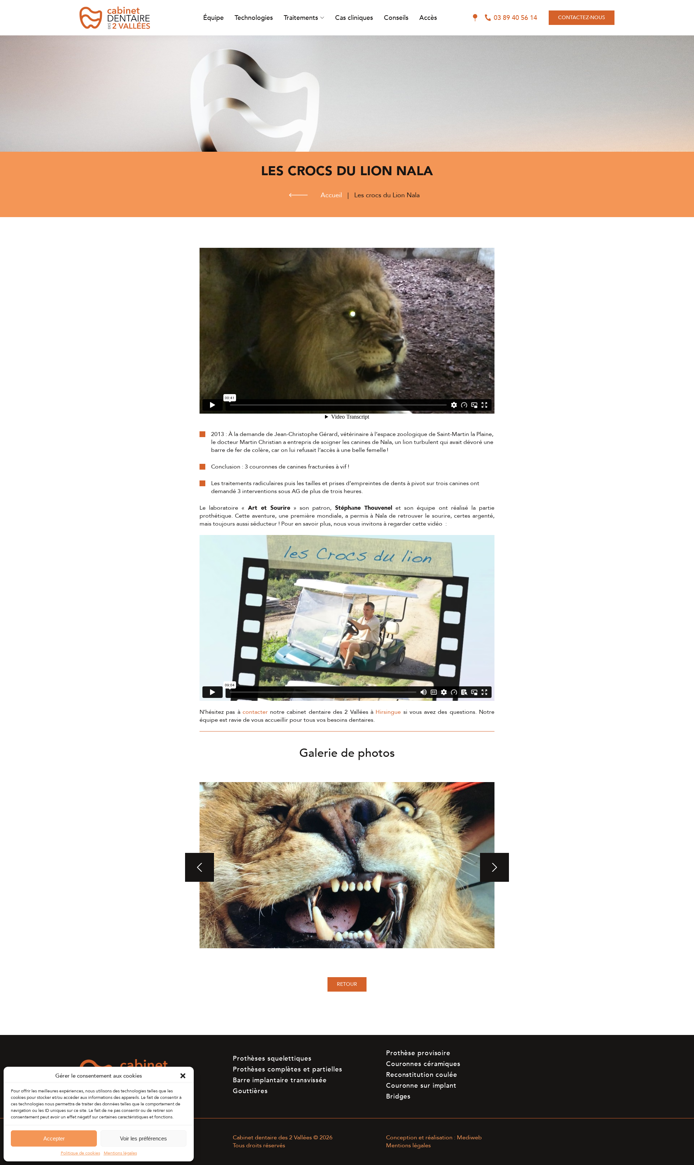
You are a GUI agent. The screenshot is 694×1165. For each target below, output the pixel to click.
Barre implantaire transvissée (280, 1080)
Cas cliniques (354, 17)
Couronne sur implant (421, 1085)
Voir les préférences (143, 1138)
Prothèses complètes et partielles (287, 1069)
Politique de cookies (80, 1153)
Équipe (213, 17)
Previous (199, 867)
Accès (428, 17)
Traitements (301, 17)
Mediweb (469, 1138)
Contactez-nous (581, 17)
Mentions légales (120, 1153)
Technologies (254, 17)
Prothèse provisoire (418, 1053)
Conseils (396, 17)
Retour (347, 984)
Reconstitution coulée (421, 1074)
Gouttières (250, 1091)
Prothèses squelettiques (272, 1058)
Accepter (54, 1138)
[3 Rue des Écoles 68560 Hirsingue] (475, 17)
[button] (183, 1075)
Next (494, 867)
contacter (255, 712)
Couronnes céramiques (423, 1064)
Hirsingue (388, 712)
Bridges (398, 1096)
